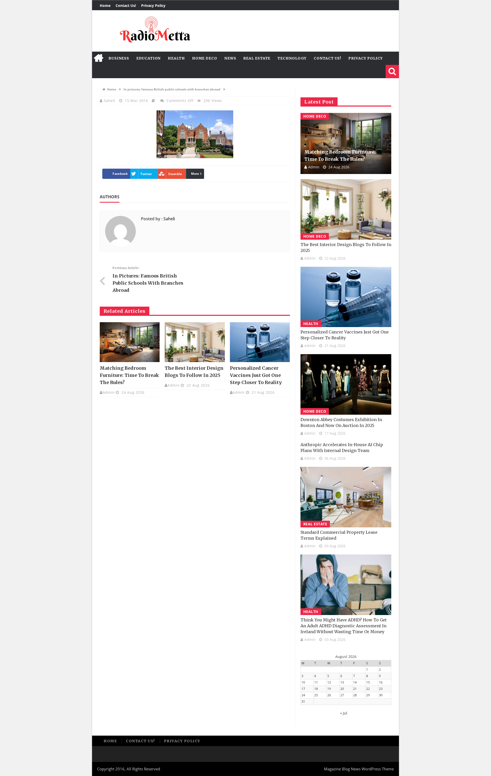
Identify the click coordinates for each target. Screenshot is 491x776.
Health (176, 58)
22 (368, 689)
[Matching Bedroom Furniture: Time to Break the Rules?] (130, 342)
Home (105, 5)
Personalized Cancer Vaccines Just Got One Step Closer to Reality (256, 375)
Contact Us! (126, 5)
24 (303, 695)
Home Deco (204, 58)
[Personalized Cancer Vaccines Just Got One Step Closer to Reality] (260, 342)
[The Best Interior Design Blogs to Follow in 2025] (195, 342)
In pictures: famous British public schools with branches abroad (172, 89)
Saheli (110, 100)
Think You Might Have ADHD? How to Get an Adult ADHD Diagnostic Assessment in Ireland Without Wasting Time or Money (343, 625)
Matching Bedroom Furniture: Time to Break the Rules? (129, 375)
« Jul (343, 713)
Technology (292, 58)
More (195, 173)
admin (109, 392)
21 (355, 689)
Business (118, 58)
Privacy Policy (153, 5)
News (230, 58)
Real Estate (256, 58)
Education (148, 58)
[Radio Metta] (154, 31)
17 (303, 689)
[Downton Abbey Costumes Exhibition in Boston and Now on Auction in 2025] (345, 384)
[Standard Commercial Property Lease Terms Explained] (345, 497)
